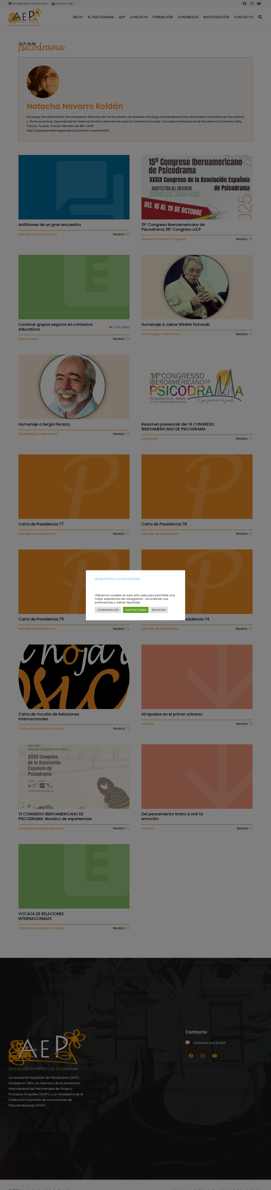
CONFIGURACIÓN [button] (108, 610)
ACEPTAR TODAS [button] (135, 610)
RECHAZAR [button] (158, 610)
